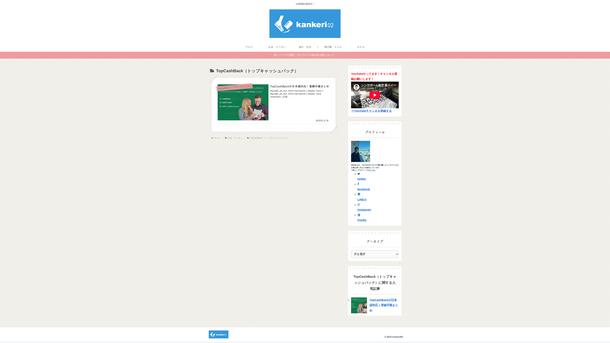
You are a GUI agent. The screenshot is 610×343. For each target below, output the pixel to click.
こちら (373, 170)
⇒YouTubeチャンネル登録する (371, 110)
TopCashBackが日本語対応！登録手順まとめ (383, 305)
